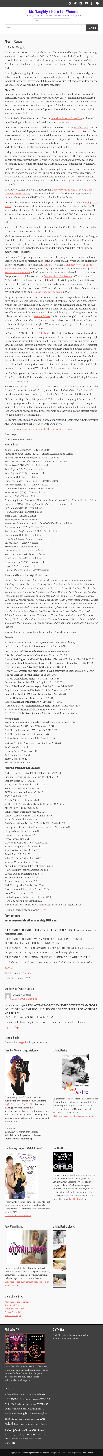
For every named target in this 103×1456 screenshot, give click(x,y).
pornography (14, 1435)
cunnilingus (26, 1399)
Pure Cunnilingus (13, 1315)
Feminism (24, 1404)
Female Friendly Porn (15, 1312)
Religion (23, 1435)
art (5, 1394)
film (37, 1408)
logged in (24, 1042)
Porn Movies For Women (17, 1302)
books (42, 1394)
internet (13, 1419)
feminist (33, 1404)
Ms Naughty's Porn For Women (53, 11)
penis (38, 1424)
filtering (40, 1414)
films (28, 1413)
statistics (25, 1438)
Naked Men (12, 1423)
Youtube (27, 973)
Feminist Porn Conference (58, 276)
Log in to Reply (13, 1027)
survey (33, 1438)
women (10, 1442)
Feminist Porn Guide (14, 1309)
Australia (11, 1394)
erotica (44, 1399)
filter (34, 1414)
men (32, 1419)
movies (39, 1419)
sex (39, 1434)
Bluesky (9, 967)
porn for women (27, 1429)
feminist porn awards (23, 1408)
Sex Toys (45, 1435)
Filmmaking (18, 1413)
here (54, 280)
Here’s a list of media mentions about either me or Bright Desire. (39, 429)
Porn (8, 1429)
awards (19, 1394)
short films (17, 1439)
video (39, 1439)
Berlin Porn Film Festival (31, 1394)
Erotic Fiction (12, 1404)
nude (22, 1424)
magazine (26, 1419)
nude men (30, 1424)
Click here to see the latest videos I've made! (74, 1116)
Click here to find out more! (18, 1215)
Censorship (13, 1399)
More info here (42, 316)
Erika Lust (35, 1399)
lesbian (20, 1419)
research (32, 1434)
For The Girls (81, 127)
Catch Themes (87, 1453)
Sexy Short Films (13, 1305)
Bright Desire (44, 333)
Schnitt (47, 265)
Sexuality (9, 1438)
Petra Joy (44, 1424)
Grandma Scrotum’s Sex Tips (66, 118)
